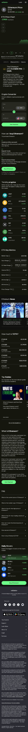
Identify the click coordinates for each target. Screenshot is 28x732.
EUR (3, 24)
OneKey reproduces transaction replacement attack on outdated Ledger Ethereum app (12, 323)
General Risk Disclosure (6, 703)
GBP (3, 27)
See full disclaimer (19, 696)
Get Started (14, 124)
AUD (3, 31)
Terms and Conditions (11, 696)
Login (20, 2)
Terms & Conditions (16, 703)
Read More (6, 417)
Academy (12, 174)
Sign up (2, 56)
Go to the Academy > (15, 423)
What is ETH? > (14, 62)
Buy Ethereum (8, 169)
